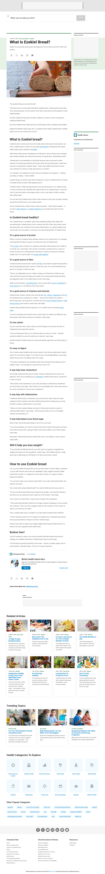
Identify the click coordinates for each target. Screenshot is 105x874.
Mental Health (92, 774)
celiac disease (21, 209)
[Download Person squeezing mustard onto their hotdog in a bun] (40, 662)
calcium (49, 295)
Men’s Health (43, 728)
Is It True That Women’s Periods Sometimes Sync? (20, 732)
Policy (85, 64)
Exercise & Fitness (44, 774)
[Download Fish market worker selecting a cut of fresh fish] (40, 625)
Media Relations (11, 863)
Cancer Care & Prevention (32, 807)
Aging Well (10, 807)
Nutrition (32, 38)
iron (65, 295)
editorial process (32, 586)
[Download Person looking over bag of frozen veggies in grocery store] (17, 662)
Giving (8, 849)
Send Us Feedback (43, 843)
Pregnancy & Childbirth (77, 728)
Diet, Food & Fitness (24, 38)
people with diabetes (41, 254)
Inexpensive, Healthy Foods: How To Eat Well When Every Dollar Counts (16, 676)
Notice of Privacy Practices (45, 858)
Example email (64, 568)
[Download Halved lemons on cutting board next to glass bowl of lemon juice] (64, 625)
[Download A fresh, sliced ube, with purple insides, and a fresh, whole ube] (87, 625)
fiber (40, 264)
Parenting (63, 811)
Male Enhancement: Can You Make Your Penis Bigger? (50, 732)
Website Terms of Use (44, 854)
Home (8, 843)
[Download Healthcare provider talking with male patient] (52, 717)
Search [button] (80, 17)
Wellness (76, 794)
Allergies (19, 807)
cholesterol (39, 377)
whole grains (44, 147)
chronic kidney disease (54, 301)
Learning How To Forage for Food (62, 674)
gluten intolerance (35, 209)
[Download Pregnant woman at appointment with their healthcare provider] (84, 717)
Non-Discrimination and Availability (47, 860)
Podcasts (72, 845)
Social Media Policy (43, 849)
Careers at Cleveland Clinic (14, 847)
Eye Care (23, 811)
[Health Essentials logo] (31, 554)
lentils (35, 149)
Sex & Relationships (42, 816)
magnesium (57, 295)
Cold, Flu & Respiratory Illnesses (62, 807)
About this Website (43, 845)
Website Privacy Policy (44, 856)
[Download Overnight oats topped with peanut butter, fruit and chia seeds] (17, 625)
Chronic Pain (47, 807)
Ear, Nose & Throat (12, 811)
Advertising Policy (43, 847)
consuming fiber (31, 283)
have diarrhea (14, 286)
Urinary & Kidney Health (65, 816)
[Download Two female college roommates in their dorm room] (21, 717)
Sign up (26, 568)
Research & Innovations (13, 854)
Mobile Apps (73, 843)
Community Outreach (12, 852)
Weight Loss (78, 816)
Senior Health (29, 816)
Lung (45, 811)
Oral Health (53, 811)
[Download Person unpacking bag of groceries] (87, 662)
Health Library (10, 856)
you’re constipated (58, 283)
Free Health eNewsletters (13, 858)
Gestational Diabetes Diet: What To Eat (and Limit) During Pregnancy (83, 733)
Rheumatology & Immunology (15, 816)
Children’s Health (29, 774)
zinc (44, 295)
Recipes (88, 811)
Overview (76, 143)
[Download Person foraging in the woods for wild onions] (64, 662)
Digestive (94, 807)
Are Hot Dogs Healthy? (37, 674)
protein (15, 246)
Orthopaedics (29, 794)
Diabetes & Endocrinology (81, 807)
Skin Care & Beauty (60, 794)
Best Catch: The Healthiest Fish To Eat (40, 638)
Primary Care (66, 671)
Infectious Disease (34, 811)
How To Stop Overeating (84, 674)
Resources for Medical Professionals (17, 860)
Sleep (53, 816)
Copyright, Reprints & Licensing (46, 852)
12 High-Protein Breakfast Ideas (15, 640)
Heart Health (60, 774)
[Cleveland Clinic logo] (17, 554)
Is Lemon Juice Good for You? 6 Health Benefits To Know (64, 639)
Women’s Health (12, 728)
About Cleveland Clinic (13, 845)
